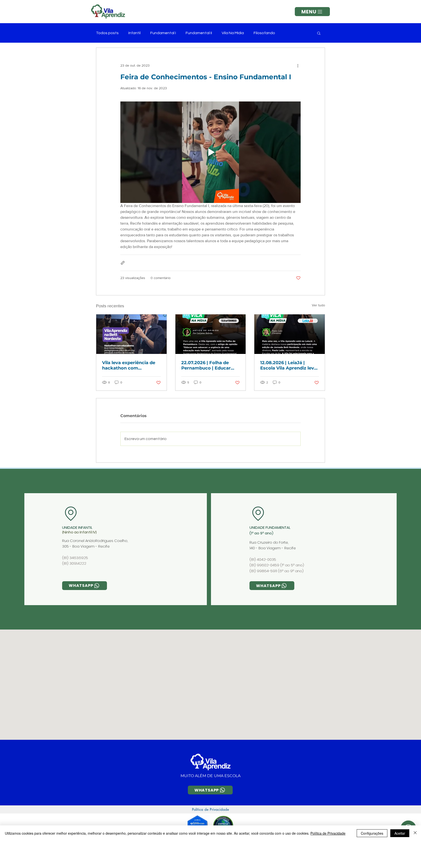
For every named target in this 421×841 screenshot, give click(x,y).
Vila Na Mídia (233, 33)
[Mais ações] (298, 65)
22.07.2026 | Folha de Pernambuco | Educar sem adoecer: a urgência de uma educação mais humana (209, 365)
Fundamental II (199, 33)
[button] (312, 11)
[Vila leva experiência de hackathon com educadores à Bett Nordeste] (131, 334)
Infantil (134, 33)
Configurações (372, 833)
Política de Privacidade (327, 833)
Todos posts (107, 33)
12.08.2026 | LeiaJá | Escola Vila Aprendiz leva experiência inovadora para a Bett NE (288, 365)
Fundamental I (163, 33)
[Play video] (210, 152)
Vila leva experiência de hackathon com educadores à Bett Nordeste (128, 365)
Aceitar (399, 833)
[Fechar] (415, 833)
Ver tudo (318, 305)
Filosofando (264, 33)
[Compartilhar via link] (122, 262)
